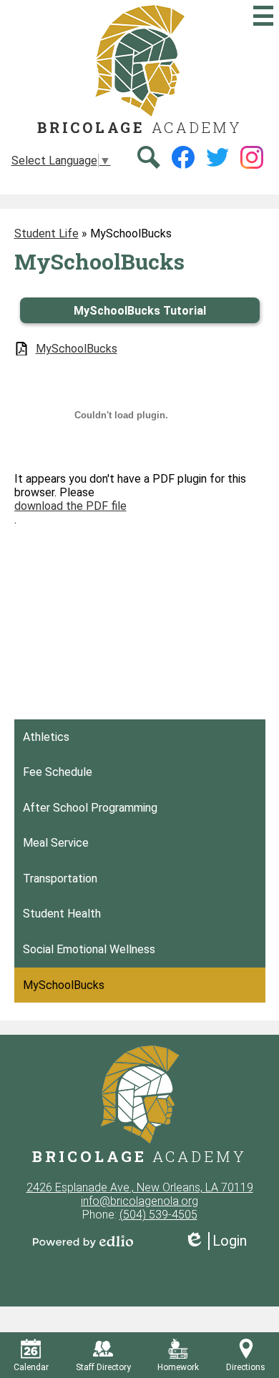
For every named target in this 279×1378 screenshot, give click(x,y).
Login (215, 1241)
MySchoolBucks (76, 348)
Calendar (31, 1367)
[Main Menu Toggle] (263, 15)
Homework (178, 1367)
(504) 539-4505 (158, 1214)
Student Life (46, 233)
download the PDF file (70, 506)
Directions (245, 1367)
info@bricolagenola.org (139, 1201)
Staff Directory (103, 1367)
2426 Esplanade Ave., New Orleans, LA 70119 (139, 1187)
